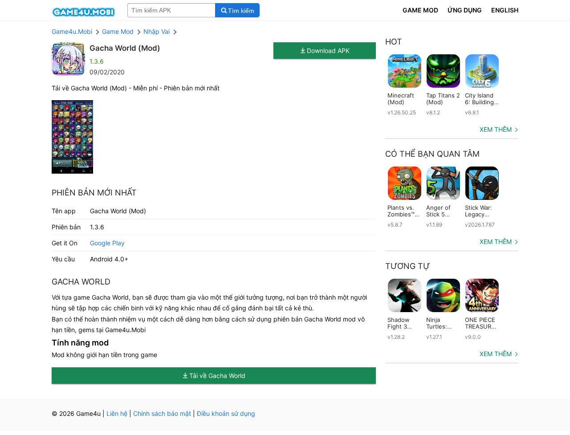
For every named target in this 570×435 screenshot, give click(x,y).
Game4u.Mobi (72, 31)
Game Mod (118, 31)
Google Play (107, 243)
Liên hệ (116, 413)
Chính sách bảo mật (162, 413)
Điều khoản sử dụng (226, 413)
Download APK (328, 50)
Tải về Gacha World (217, 375)
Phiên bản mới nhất (94, 192)
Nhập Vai (156, 31)
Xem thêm (496, 129)
